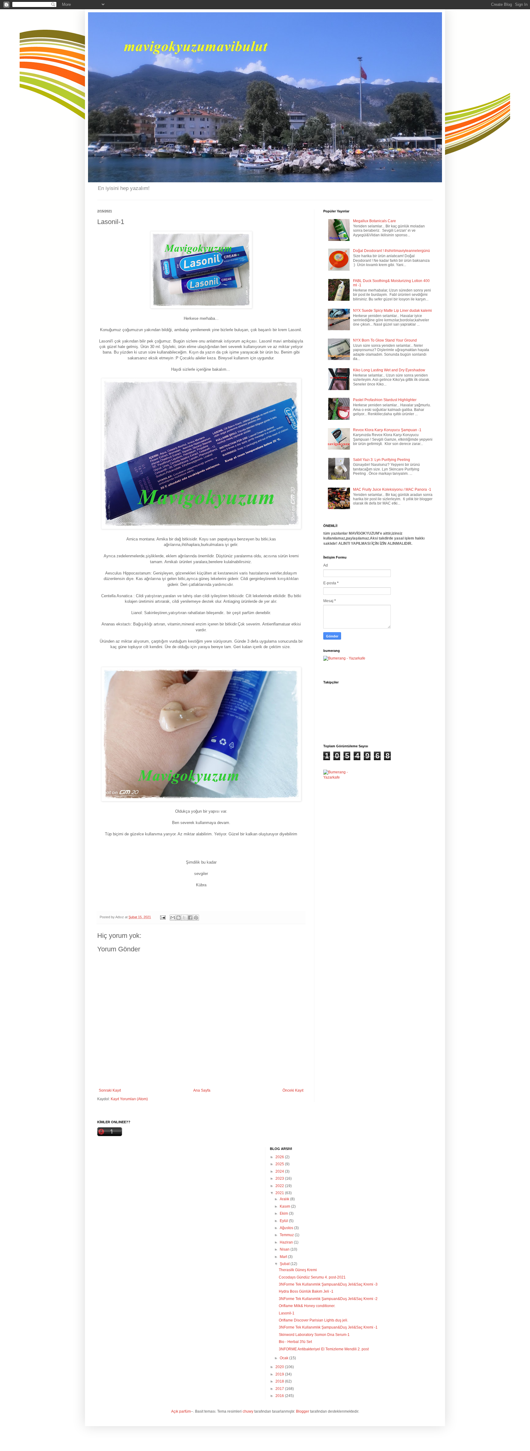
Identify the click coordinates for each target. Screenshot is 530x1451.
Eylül (284, 1221)
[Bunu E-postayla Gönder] (173, 918)
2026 (280, 1157)
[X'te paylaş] (184, 918)
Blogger (302, 1411)
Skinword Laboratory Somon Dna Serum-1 (314, 1335)
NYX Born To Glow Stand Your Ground (385, 340)
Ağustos (287, 1228)
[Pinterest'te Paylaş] (196, 918)
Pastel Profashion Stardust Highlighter (385, 400)
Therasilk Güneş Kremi (298, 1270)
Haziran (287, 1242)
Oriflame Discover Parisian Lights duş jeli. (313, 1320)
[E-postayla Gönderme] (163, 917)
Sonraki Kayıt (110, 1090)
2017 (280, 1389)
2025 (280, 1164)
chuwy (248, 1411)
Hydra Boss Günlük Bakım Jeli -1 (306, 1291)
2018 (280, 1381)
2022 (280, 1186)
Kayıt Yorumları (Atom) (129, 1099)
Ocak (284, 1358)
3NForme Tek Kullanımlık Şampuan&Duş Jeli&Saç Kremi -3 (328, 1284)
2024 (280, 1171)
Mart (284, 1257)
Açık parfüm (181, 1411)
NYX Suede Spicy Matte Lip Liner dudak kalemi (392, 310)
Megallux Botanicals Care (374, 221)
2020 (280, 1367)
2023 (280, 1178)
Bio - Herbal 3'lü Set (295, 1342)
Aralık (285, 1199)
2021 (280, 1193)
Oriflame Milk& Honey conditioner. (307, 1306)
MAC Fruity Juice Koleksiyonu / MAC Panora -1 (392, 489)
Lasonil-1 (286, 1313)
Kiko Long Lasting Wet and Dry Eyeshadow (389, 370)
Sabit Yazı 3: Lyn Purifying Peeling (381, 460)
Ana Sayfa (201, 1090)
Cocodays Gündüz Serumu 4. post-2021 (312, 1277)
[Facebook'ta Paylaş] (190, 918)
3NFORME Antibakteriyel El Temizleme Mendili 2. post (324, 1349)
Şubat (285, 1264)
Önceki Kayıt (292, 1090)
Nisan (285, 1249)
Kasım (285, 1206)
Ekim (284, 1213)
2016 (280, 1396)
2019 (280, 1374)
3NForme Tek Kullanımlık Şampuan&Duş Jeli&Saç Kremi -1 (328, 1327)
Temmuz (287, 1235)
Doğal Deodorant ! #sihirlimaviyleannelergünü (391, 251)
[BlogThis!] (178, 918)
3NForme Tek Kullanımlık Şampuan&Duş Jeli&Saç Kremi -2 (328, 1299)
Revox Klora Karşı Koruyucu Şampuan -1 (387, 430)
